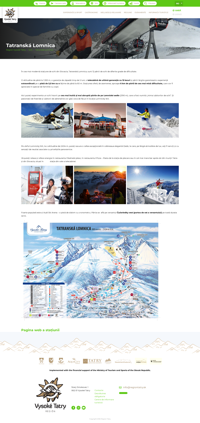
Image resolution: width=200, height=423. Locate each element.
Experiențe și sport (72, 12)
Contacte (99, 390)
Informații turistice (158, 12)
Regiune (128, 12)
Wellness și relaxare (111, 12)
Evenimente (140, 12)
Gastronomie (91, 12)
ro (177, 3)
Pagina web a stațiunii (40, 330)
